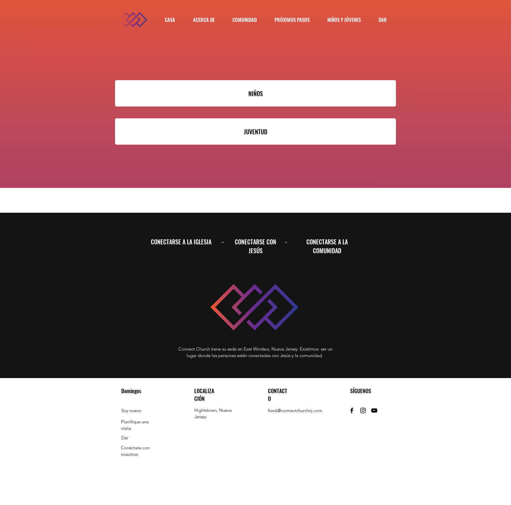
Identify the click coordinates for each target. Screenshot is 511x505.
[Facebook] (351, 410)
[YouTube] (374, 410)
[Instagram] (363, 410)
